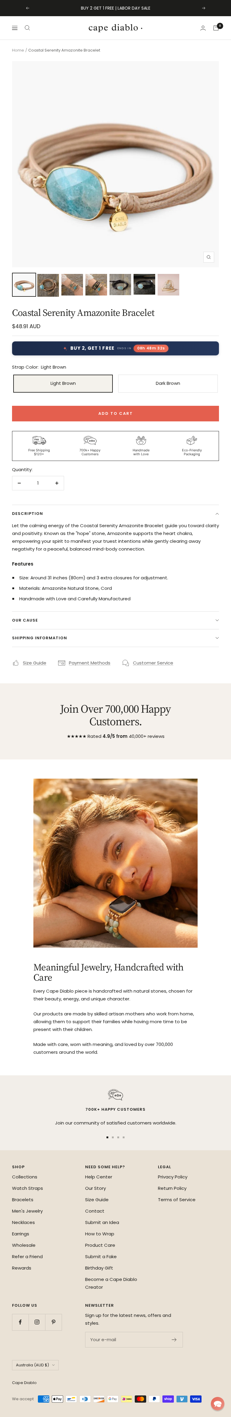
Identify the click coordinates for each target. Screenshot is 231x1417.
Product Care (100, 1245)
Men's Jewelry (27, 1211)
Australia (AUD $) (32, 1365)
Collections (24, 1177)
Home (18, 50)
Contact (94, 1211)
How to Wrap (99, 1234)
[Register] (174, 1340)
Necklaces (23, 1222)
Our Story (95, 1188)
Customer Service (153, 663)
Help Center (98, 1177)
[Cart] (216, 28)
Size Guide (34, 663)
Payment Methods (89, 663)
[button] (217, 1403)
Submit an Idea (102, 1222)
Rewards (21, 1268)
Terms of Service (177, 1199)
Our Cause (25, 620)
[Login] (203, 28)
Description (27, 513)
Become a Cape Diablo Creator (111, 1283)
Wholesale (23, 1245)
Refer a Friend (27, 1256)
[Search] (27, 28)
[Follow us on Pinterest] (53, 1322)
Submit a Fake (101, 1256)
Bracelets (22, 1199)
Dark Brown (168, 383)
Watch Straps (27, 1188)
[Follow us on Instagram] (37, 1322)
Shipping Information (39, 638)
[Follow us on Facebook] (20, 1322)
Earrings (20, 1234)
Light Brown (63, 383)
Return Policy (172, 1188)
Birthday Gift (99, 1268)
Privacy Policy (172, 1177)
